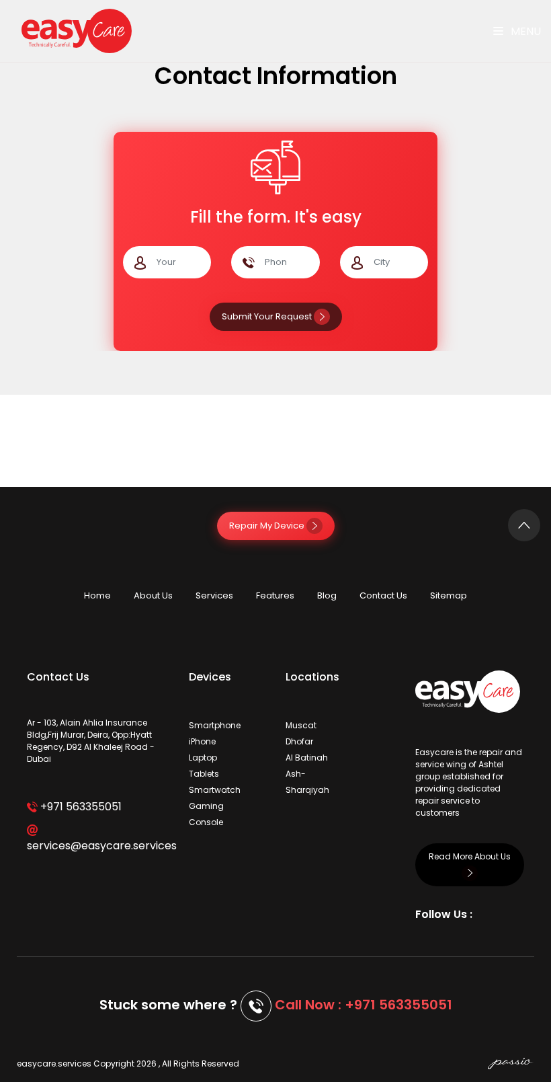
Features (275, 595)
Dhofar (299, 741)
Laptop (203, 757)
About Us (153, 595)
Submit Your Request (268, 316)
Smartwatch (215, 790)
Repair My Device (267, 525)
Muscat (301, 725)
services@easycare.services (98, 845)
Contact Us (383, 595)
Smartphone (215, 725)
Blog (327, 595)
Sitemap (448, 595)
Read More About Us (470, 856)
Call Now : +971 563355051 (363, 1004)
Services (214, 595)
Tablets (204, 773)
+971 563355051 (80, 806)
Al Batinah (307, 757)
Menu (524, 31)
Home (97, 595)
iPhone (202, 741)
